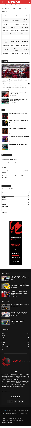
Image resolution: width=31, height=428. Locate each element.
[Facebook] (8, 401)
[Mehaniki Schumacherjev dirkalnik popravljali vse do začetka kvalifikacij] (6, 314)
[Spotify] (15, 401)
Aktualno (4, 61)
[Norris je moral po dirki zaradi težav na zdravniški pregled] (6, 307)
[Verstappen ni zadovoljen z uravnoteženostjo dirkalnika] (6, 322)
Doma (3, 4)
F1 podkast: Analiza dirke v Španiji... (18, 113)
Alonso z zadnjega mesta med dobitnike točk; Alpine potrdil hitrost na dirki (20, 278)
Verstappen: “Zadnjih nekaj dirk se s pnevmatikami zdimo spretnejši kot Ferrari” (19, 293)
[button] (29, 2)
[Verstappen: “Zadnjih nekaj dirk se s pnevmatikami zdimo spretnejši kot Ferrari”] (6, 294)
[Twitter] (19, 401)
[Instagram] (11, 401)
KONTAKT (10, 418)
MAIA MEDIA (4, 410)
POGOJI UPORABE (6, 420)
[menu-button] (3, 2)
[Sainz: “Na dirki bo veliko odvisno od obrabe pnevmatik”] (5, 101)
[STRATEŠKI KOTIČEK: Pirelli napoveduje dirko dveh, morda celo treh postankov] (6, 286)
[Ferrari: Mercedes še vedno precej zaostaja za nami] (5, 94)
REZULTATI (4, 212)
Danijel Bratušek (5, 83)
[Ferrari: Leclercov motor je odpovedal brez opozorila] (15, 71)
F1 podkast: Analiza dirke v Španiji (16, 162)
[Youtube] (22, 401)
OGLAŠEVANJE (12, 420)
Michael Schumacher (7, 166)
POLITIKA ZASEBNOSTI (17, 418)
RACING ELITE (18, 420)
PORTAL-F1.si (5, 418)
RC (22, 420)
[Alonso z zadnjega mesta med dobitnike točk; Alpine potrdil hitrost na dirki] (6, 278)
